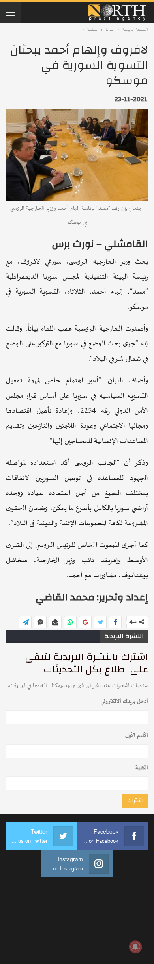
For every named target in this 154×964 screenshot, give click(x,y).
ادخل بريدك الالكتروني (124, 701)
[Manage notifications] (135, 946)
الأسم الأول (136, 736)
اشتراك (135, 801)
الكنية (141, 768)
